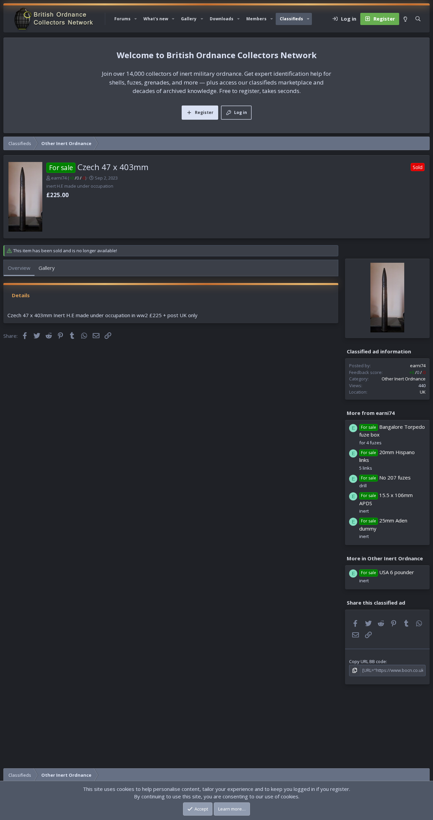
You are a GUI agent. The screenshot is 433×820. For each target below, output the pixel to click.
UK (423, 392)
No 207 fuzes (395, 477)
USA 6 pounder (396, 572)
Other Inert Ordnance (404, 379)
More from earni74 (371, 412)
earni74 (59, 178)
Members (256, 19)
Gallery (189, 19)
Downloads (221, 19)
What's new (155, 19)
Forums (122, 19)
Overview (19, 267)
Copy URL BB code (367, 661)
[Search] (418, 19)
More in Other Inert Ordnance (385, 558)
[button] (135, 19)
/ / (77, 178)
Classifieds (291, 19)
